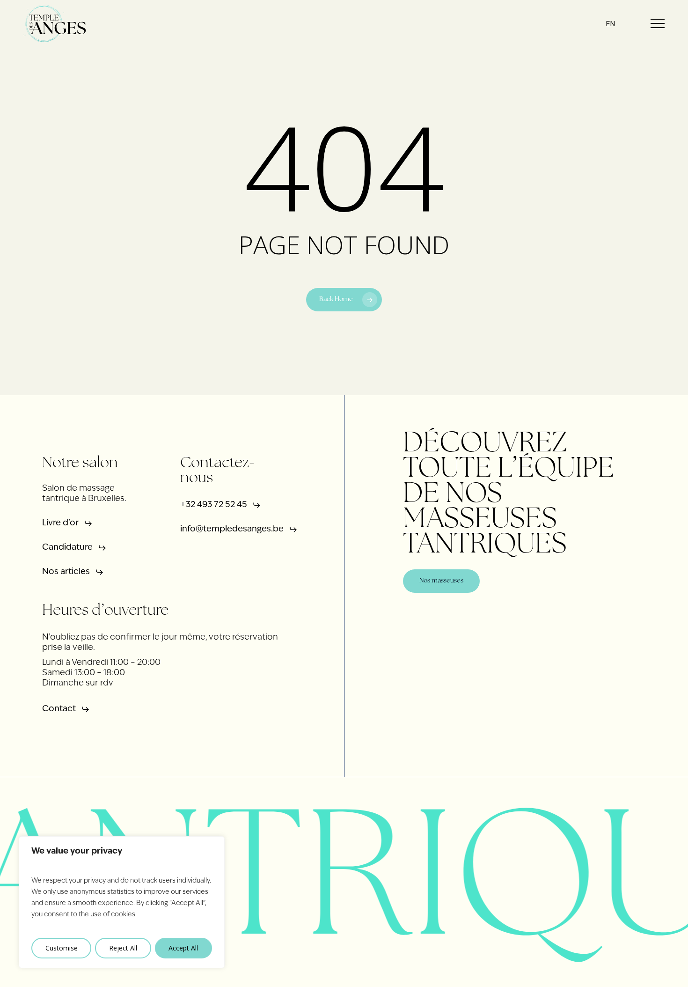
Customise (61, 947)
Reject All (123, 947)
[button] (658, 24)
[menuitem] (610, 23)
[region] (122, 902)
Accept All (183, 947)
